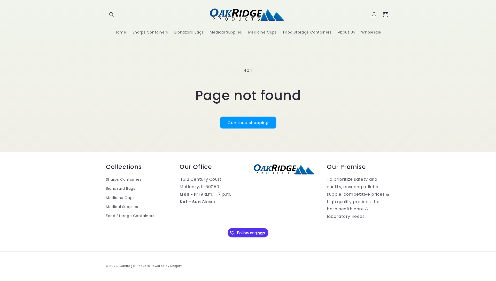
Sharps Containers (124, 179)
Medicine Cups (120, 197)
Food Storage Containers (130, 215)
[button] (111, 14)
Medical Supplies (122, 206)
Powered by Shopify (166, 266)
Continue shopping (248, 122)
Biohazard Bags (120, 188)
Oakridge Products (135, 266)
